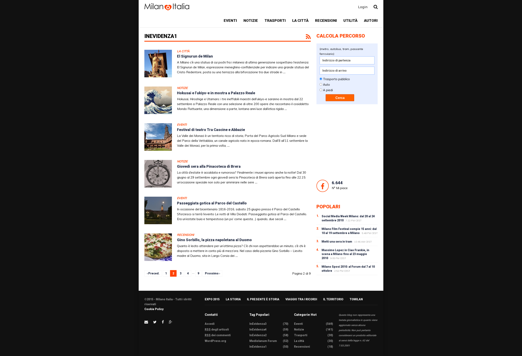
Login (362, 6)
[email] (146, 322)
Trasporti (275, 20)
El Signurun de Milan (195, 56)
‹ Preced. (153, 273)
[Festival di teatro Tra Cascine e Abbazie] (158, 137)
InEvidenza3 (258, 323)
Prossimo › (212, 273)
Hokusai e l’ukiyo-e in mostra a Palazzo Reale (216, 93)
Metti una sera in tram (337, 241)
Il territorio (333, 299)
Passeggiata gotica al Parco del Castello (212, 203)
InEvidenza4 (258, 329)
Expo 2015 (212, 299)
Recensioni (326, 20)
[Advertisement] (347, 141)
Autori (371, 20)
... (284, 72)
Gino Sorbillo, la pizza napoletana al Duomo (214, 240)
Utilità (350, 20)
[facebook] (163, 322)
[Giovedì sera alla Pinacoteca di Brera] (158, 173)
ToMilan (356, 299)
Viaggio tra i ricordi (301, 299)
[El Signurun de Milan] (158, 63)
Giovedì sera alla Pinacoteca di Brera (209, 166)
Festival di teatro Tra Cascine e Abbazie (211, 130)
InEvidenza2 (258, 335)
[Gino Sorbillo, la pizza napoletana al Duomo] (158, 247)
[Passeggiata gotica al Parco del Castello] (158, 210)
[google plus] (170, 322)
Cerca (340, 98)
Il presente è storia (263, 299)
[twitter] (155, 322)
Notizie (250, 20)
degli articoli (217, 329)
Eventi (230, 20)
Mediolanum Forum (263, 341)
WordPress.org (215, 341)
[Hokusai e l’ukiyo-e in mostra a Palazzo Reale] (158, 100)
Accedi (210, 323)
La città (300, 20)
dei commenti (218, 335)
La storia (233, 299)
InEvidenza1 (258, 346)
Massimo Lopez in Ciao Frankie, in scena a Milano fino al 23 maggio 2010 (345, 254)
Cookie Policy (154, 309)
